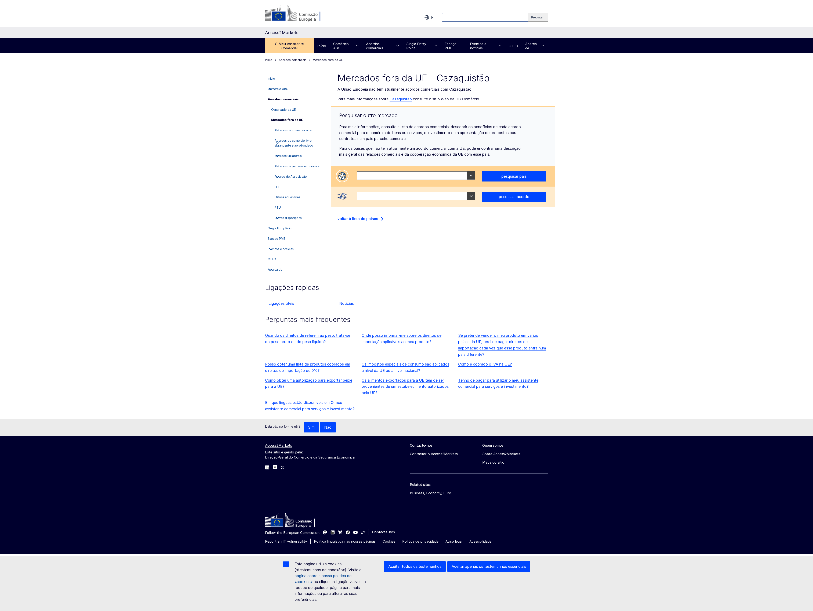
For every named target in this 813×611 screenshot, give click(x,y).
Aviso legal (453, 541)
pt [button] (433, 17)
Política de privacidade (420, 541)
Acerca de (531, 46)
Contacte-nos (383, 532)
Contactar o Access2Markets (434, 454)
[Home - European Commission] (295, 521)
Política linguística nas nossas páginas (345, 541)
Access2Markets (278, 445)
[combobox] (416, 175)
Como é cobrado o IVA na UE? (485, 364)
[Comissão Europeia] (299, 13)
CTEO (513, 46)
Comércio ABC (341, 46)
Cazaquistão (401, 99)
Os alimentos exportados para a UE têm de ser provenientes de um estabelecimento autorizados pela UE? (405, 386)
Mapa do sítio (493, 462)
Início (321, 46)
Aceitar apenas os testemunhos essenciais (489, 566)
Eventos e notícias (478, 46)
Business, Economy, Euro (430, 493)
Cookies (389, 541)
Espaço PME (450, 46)
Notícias (346, 303)
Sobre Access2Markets (501, 454)
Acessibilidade (480, 541)
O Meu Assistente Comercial (289, 46)
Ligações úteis (281, 303)
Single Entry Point (416, 46)
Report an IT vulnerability (286, 541)
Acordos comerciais (374, 46)
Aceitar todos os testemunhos (414, 566)
